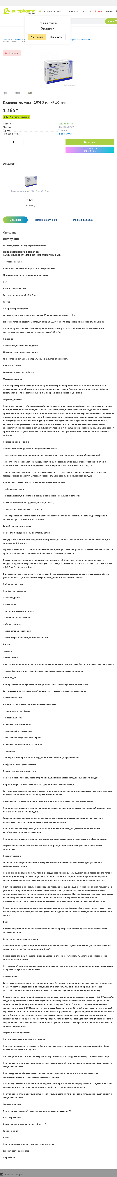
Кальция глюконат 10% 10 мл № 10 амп (30, 191)
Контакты (73, 11)
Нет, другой (56, 36)
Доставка (86, 11)
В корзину (89, 142)
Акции (98, 11)
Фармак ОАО (65, 133)
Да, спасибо (37, 36)
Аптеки (109, 11)
